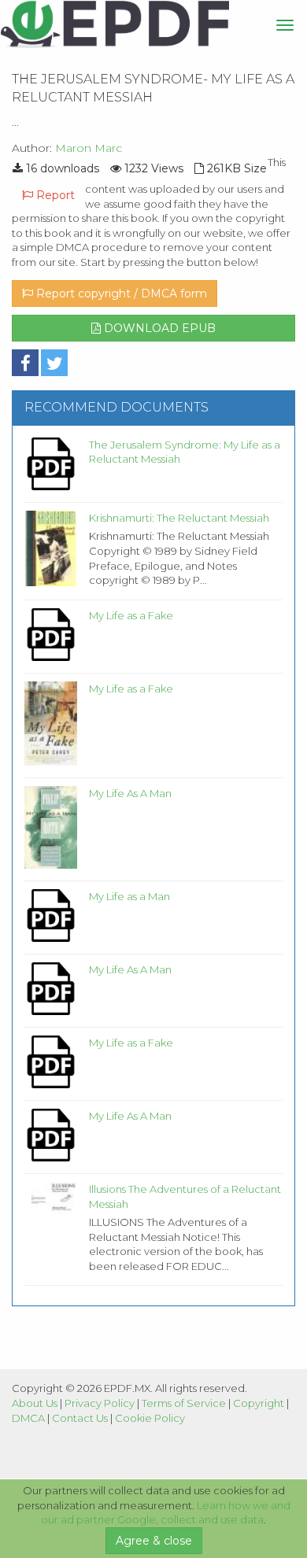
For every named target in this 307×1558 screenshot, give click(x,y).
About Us (34, 1403)
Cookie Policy (150, 1418)
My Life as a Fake (131, 615)
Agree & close (154, 1541)
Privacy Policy (100, 1403)
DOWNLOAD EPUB (158, 328)
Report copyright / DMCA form (120, 293)
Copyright (258, 1403)
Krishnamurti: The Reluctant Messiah (179, 517)
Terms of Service (184, 1403)
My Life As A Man (130, 793)
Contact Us (80, 1418)
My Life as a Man (129, 896)
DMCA (28, 1418)
